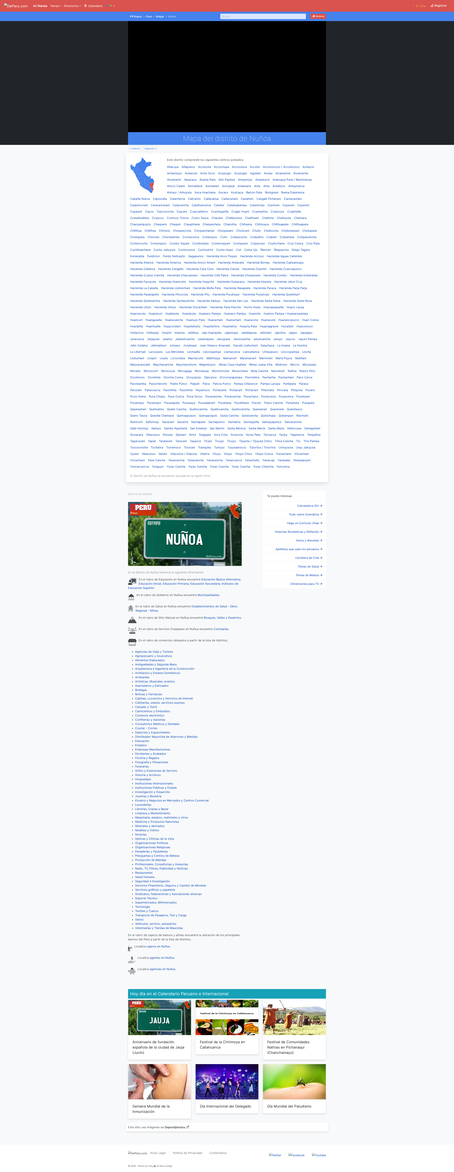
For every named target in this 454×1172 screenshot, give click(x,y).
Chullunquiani (290, 230)
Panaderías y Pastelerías (151, 851)
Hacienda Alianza (141, 262)
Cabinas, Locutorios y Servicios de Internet (164, 698)
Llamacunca (232, 352)
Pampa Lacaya (270, 383)
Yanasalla (284, 460)
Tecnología (142, 906)
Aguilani (255, 173)
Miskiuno (281, 364)
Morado (135, 371)
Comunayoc (158, 243)
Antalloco (279, 186)
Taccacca (269, 434)
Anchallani (212, 186)
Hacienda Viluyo (165, 307)
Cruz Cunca (295, 243)
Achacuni (191, 173)
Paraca (303, 383)
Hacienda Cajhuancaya (288, 262)
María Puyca (284, 358)
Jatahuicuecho (185, 339)
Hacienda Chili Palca (214, 275)
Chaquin (175, 224)
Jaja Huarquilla (211, 332)
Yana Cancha (156, 460)
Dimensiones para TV (305, 584)
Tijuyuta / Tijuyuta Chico (255, 441)
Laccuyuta (155, 352)
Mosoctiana (240, 371)
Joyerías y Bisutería (148, 796)
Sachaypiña (251, 422)
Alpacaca (190, 179)
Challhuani (252, 218)
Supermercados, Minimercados (156, 902)
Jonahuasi (190, 345)
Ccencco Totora (178, 218)
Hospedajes (143, 779)
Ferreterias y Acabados (150, 753)
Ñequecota (281, 250)
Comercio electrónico (149, 715)
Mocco (295, 364)
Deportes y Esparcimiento (152, 732)
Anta (257, 186)
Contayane (240, 243)
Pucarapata (171, 403)
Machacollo (195, 358)
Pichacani (235, 390)
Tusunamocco (237, 447)
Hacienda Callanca (142, 269)
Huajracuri (155, 313)
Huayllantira (211, 326)
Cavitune (273, 205)
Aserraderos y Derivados (151, 685)
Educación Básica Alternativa (220, 579)
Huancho (255, 313)
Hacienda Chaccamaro (182, 275)
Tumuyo (219, 447)
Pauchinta (169, 390)
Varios (139, 919)
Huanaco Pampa (210, 313)
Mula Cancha (259, 371)
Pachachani (286, 377)
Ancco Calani (176, 186)
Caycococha (165, 211)
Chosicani (242, 230)
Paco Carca (304, 377)
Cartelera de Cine (307, 558)
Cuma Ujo (251, 250)
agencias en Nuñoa (162, 969)
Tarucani (181, 441)
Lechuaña (193, 352)
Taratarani (165, 441)
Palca (206, 383)
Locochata (178, 358)
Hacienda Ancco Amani (199, 262)
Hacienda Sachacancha (178, 301)
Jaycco (290, 339)
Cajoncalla (160, 198)
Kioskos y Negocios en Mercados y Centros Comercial (172, 800)
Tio (298, 441)
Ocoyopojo (193, 377)
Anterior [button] (136, 148)
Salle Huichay (139, 428)
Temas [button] (54, 6)
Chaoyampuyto (140, 224)
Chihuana (246, 224)
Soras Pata (253, 434)
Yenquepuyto (302, 460)
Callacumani (230, 198)
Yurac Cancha (176, 466)
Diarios (42, 6)
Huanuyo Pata (195, 320)
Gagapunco (196, 256)
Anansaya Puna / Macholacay (292, 179)
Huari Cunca (310, 320)
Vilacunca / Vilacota (183, 454)
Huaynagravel (269, 326)
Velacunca (148, 454)
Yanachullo (252, 460)
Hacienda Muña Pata (207, 288)
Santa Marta (257, 428)
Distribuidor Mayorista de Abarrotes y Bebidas (166, 736)
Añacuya (173, 167)
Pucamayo (137, 403)
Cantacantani (293, 198)
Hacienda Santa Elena (265, 301)
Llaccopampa (212, 352)
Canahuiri (247, 198)
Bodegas (141, 690)
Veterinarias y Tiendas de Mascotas (159, 928)
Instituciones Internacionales (154, 783)
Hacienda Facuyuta (143, 281)
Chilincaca (262, 224)
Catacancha (181, 205)
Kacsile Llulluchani (245, 345)
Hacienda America (168, 262)
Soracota (237, 434)
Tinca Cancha (284, 441)
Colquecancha (306, 237)
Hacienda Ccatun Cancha (147, 275)
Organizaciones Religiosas (152, 847)
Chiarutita (230, 224)
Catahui (219, 205)
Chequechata (211, 224)
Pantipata (289, 383)
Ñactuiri (266, 250)
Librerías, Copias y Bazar (152, 809)
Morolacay (202, 371)
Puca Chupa (157, 396)
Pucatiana (224, 403)
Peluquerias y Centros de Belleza (157, 855)
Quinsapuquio (208, 415)
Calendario (95, 6)
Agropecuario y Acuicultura (153, 656)
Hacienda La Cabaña (144, 288)
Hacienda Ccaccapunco (286, 269)
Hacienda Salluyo (208, 301)
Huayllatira (229, 326)
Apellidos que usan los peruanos (298, 549)
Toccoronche (139, 447)
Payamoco (203, 390)
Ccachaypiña (219, 211)
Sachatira (234, 422)
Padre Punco (178, 383)
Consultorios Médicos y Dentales (157, 724)
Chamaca (300, 218)
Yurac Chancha (263, 466)
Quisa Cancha (229, 415)
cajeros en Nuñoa (158, 946)
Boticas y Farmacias (148, 694)
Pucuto (256, 403)
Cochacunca (190, 237)
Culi (238, 250)
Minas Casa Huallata (232, 364)
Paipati (195, 383)
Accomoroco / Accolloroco (281, 167)
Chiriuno (164, 230)
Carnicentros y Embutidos (152, 711)
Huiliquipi (152, 332)
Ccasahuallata (139, 218)
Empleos (141, 745)
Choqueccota (182, 230)
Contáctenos (218, 1153)
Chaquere (160, 224)
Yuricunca (283, 466)
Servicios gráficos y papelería (155, 889)
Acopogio (224, 173)
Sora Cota (221, 434)
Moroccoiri (151, 371)
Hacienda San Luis (235, 301)
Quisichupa (268, 415)
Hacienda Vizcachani (193, 307)
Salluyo (156, 428)
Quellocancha (198, 409)
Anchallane (195, 186)
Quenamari (260, 409)
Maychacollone (186, 364)
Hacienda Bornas (258, 262)
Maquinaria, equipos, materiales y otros (161, 817)
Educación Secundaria (205, 583)
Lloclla (306, 352)
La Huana (283, 345)
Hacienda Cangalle (170, 269)
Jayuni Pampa (307, 339)
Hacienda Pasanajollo (144, 294)
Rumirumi (136, 422)
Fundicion (153, 256)
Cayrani (182, 211)
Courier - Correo (146, 728)
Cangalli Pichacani (268, 198)
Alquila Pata (207, 179)
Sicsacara (136, 434)
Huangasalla (154, 320)
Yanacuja (268, 460)
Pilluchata (267, 390)
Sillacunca (153, 434)
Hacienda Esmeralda (303, 275)
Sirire (192, 434)
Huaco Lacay (295, 307)
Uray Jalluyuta (305, 447)
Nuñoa (292, 371)
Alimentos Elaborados (150, 660)
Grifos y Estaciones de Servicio (156, 770)
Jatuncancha (241, 339)
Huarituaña (153, 326)
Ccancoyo (277, 211)
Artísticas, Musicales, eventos (155, 681)
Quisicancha (250, 415)
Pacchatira (252, 377)
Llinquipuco (270, 352)
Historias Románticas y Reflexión (297, 531)
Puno (149, 16)
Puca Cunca (176, 396)
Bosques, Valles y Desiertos (222, 617)
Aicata (268, 173)
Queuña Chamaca (162, 415)
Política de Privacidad (187, 1153)
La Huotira (300, 345)
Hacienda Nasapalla (237, 288)
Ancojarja (228, 186)
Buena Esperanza (292, 192)
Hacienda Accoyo (252, 256)
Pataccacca (152, 390)
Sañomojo (152, 422)
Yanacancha (176, 460)
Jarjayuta (153, 339)
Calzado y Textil (146, 707)
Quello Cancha (176, 409)
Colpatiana (287, 237)
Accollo (255, 167)
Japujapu (306, 332)
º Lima (419, 6)
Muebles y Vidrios (147, 830)
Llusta (164, 358)
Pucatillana (241, 403)
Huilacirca (136, 332)
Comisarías (221, 629)
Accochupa (221, 167)
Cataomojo (257, 205)
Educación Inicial (150, 583)
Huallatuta (172, 313)
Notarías (140, 834)
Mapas (138, 16)
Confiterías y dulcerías (150, 719)
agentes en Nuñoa (162, 957)
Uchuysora (286, 447)
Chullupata (309, 230)
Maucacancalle (140, 364)
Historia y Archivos (148, 775)
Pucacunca (268, 396)
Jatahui (167, 339)
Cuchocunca (186, 250)
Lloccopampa (290, 352)
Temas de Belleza (308, 575)
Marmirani (266, 358)
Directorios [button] (71, 6)
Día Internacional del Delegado (225, 1106)
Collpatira (256, 237)
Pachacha (268, 377)
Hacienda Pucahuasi (226, 294)
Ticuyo (219, 441)
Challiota (268, 218)
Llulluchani (137, 358)
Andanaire (244, 186)
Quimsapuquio (186, 415)
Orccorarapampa (231, 377)
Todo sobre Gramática (304, 514)
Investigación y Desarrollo (152, 792)
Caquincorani (139, 205)
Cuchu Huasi (224, 250)
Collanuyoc (209, 237)
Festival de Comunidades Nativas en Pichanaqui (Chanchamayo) (288, 1047)
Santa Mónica (236, 428)
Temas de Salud (309, 566)
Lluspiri (152, 358)
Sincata (168, 434)
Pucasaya (188, 403)
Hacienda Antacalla (231, 262)
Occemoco (137, 377)
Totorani (189, 447)
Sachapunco (216, 422)
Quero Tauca (138, 415)
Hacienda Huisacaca (231, 281)
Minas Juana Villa (260, 364)
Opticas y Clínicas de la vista (154, 838)
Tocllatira (157, 447)
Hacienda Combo (275, 275)
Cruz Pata (313, 243)
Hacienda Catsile (228, 269)
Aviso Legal (158, 1153)
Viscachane (283, 454)
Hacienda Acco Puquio (222, 256)
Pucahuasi (303, 396)
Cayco (149, 211)
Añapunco (188, 167)
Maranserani (248, 358)
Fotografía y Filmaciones (151, 762)
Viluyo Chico (243, 454)
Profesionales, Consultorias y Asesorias (161, 864)
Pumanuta (292, 403)
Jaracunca (137, 339)
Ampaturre (262, 179)
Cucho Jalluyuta (164, 250)
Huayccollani (172, 326)
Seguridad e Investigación (152, 881)
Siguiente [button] (149, 148)
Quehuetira (156, 409)
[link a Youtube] (319, 1155)
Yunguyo (158, 466)
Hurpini (166, 332)
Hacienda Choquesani (246, 275)
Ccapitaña (294, 211)
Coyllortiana (276, 243)
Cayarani (288, 205)
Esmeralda (137, 256)
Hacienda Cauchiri (254, 269)
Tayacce (195, 441)
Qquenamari (138, 409)
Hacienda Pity (200, 294)
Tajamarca (297, 434)
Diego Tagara (301, 250)
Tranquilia (204, 447)
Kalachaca (267, 345)
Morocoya (168, 371)
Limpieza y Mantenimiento (152, 813)
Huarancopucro (288, 320)
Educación (142, 741)
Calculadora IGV (308, 505)
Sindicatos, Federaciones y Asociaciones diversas (168, 894)
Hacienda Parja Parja (293, 288)
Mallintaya (213, 358)
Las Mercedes (174, 352)
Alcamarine (282, 173)
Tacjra (283, 434)
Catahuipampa (237, 205)
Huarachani (215, 320)
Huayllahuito (192, 326)
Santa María (276, 428)
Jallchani (265, 332)
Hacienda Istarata (259, 281)
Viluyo (216, 454)
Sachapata (198, 422)
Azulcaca (237, 192)
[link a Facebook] (297, 1155)
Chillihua (136, 230)
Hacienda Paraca (264, 288)
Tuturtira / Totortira (262, 447)
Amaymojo (245, 179)
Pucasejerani (206, 403)
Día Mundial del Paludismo (289, 1106)
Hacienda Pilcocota (175, 294)
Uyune (134, 454)
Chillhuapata (280, 224)
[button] (110, 5)
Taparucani (137, 441)
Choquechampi (204, 230)
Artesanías (142, 677)
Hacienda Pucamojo (256, 294)
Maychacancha (163, 364)
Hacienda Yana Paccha (225, 307)
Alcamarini (174, 179)
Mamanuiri (230, 358)
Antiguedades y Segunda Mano (156, 664)
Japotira (280, 332)
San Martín (217, 428)
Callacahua (211, 198)
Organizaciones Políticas (151, 843)
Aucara (223, 192)
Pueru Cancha (273, 403)
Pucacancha (213, 396)
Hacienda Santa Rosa (297, 301)
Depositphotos (175, 1127)
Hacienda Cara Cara (200, 269)
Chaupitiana (192, 224)
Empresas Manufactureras (152, 749)
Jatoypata (223, 339)
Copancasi (258, 243)
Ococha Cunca (173, 377)
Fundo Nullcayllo (174, 256)
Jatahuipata (206, 339)
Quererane (277, 409)
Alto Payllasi (226, 179)
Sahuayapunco (272, 422)
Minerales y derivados (150, 826)
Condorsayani (221, 243)
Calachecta (177, 198)
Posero (310, 390)
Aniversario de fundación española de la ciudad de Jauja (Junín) (158, 1047)
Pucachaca (251, 396)
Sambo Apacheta (175, 428)
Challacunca (234, 218)
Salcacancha (293, 422)
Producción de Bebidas (150, 860)
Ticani (208, 441)
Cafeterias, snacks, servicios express (160, 702)
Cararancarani (160, 205)
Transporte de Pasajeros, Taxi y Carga (161, 915)
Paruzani (136, 390)
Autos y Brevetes (308, 540)
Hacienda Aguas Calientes (284, 256)
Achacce (308, 167)
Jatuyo (278, 339)
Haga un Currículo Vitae (303, 523)
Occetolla (154, 377)
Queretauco (295, 409)
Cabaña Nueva (140, 198)
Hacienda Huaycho (201, 281)
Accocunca (239, 167)
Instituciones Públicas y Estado (156, 787)
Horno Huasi (252, 307)
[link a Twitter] (275, 1155)
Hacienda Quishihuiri (286, 294)
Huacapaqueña (274, 307)
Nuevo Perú (307, 371)
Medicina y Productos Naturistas (157, 821)
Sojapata (205, 434)
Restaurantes (144, 872)
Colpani (271, 237)
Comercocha (138, 243)
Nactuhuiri (278, 371)
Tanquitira (313, 434)
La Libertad (138, 352)
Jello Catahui (139, 345)
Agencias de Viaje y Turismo (154, 651)
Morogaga (185, 371)
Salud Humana (144, 877)
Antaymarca (296, 186)
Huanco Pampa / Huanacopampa (286, 313)
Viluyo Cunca (264, 454)
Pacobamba (138, 383)
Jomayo (174, 345)
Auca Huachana (205, 192)
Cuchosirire (205, 250)
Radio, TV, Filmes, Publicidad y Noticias (161, 868)
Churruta (153, 237)
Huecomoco (305, 326)
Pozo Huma (138, 396)
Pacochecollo (158, 383)
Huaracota (251, 320)
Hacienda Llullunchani (175, 288)
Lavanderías (143, 804)
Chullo (256, 230)
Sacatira (182, 422)
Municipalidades (208, 595)
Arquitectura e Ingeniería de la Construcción (164, 668)
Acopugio (240, 173)
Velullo (162, 454)
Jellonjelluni (158, 345)
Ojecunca (210, 377)
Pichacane (219, 390)
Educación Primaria (176, 583)
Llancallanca (251, 352)
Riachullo (302, 415)
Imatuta (180, 332)
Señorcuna (294, 428)
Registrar (440, 5)
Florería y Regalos (147, 758)
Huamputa (189, 313)
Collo (223, 237)
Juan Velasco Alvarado (215, 345)
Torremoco (173, 447)
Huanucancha (174, 320)
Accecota (204, 167)
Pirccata (282, 390)
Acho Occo (207, 173)
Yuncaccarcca (139, 466)
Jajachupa (231, 332)
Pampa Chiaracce (246, 383)
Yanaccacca (234, 460)
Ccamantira (260, 211)
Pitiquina (297, 390)
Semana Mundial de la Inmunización (151, 1109)
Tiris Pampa (311, 441)
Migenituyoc (207, 364)
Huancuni (136, 320)
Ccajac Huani (240, 211)
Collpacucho (238, 237)
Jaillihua (193, 332)
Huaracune (268, 320)
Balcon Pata (254, 192)
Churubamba (170, 237)
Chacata (217, 218)
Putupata (308, 403)
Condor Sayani (179, 243)
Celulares (319, 16)
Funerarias (142, 766)
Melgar (160, 16)
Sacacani (168, 422)
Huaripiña (136, 326)
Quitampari (286, 415)
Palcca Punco (222, 383)
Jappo (293, 332)
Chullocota (271, 230)
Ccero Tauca (200, 218)
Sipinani (181, 434)
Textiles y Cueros (146, 911)
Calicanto (194, 198)
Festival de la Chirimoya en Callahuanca (222, 1044)
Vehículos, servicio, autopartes (155, 923)
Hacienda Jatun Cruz (288, 281)
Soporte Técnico (146, 898)
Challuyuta (284, 218)
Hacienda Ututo (140, 307)
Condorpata (200, 243)
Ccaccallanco (199, 211)
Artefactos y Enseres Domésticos (157, 673)
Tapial (152, 441)
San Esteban (198, 428)
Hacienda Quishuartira (145, 301)
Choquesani (225, 230)
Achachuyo (174, 173)
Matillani (300, 358)
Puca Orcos (194, 396)
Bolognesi (271, 192)
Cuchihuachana (140, 250)
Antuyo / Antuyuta (179, 192)
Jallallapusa (249, 332)
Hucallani (287, 326)
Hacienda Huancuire (172, 281)
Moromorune (220, 371)
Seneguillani (312, 428)
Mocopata (309, 364)
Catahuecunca (201, 205)
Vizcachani (301, 454)
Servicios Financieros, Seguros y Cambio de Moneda (170, 885)
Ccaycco (158, 218)
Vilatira (204, 454)
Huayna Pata (248, 326)
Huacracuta (138, 313)
